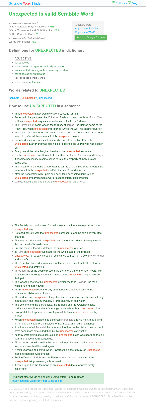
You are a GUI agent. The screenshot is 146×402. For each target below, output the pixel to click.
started (45, 338)
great (84, 365)
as (45, 66)
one (24, 151)
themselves (47, 323)
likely (50, 66)
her (64, 151)
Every (18, 151)
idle (71, 270)
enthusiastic (82, 263)
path (22, 278)
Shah (63, 117)
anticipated (39, 74)
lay (68, 117)
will (31, 312)
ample (66, 225)
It (15, 365)
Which (18, 319)
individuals (88, 159)
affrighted (55, 319)
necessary (32, 159)
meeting (19, 353)
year (25, 350)
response (85, 151)
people (42, 270)
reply (39, 289)
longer (65, 342)
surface (78, 240)
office (79, 166)
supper (44, 335)
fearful (46, 308)
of (65, 125)
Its (65, 312)
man (94, 282)
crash (76, 335)
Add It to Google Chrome (90, 37)
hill (102, 335)
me (66, 166)
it (15, 159)
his (29, 117)
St (16, 147)
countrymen (59, 263)
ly (30, 98)
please (18, 316)
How (17, 312)
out (49, 155)
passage (64, 113)
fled (78, 323)
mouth (18, 300)
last (20, 342)
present (50, 270)
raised (58, 177)
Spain (46, 174)
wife (26, 259)
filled (27, 353)
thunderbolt (57, 327)
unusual (84, 174)
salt (76, 300)
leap (92, 304)
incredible (46, 255)
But (16, 248)
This (17, 240)
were (51, 177)
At (16, 289)
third (19, 350)
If (15, 327)
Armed (18, 117)
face (71, 251)
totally (29, 170)
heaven (71, 327)
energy (55, 308)
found (40, 166)
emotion (45, 353)
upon (26, 365)
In (16, 251)
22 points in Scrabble (87, 28)
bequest (42, 121)
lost (24, 323)
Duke (26, 357)
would (45, 113)
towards (58, 350)
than (48, 331)
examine (84, 289)
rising (32, 361)
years (46, 136)
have (17, 331)
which (86, 166)
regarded (38, 66)
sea (92, 297)
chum (44, 244)
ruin (25, 285)
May (79, 350)
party (28, 181)
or (31, 66)
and (69, 132)
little (99, 233)
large (58, 300)
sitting (33, 335)
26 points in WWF (85, 32)
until (17, 121)
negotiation (31, 174)
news (18, 170)
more (38, 293)
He (16, 140)
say (39, 255)
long (64, 174)
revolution (64, 121)
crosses (96, 274)
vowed (40, 285)
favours (71, 312)
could (95, 327)
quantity (65, 300)
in (71, 117)
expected (24, 62)
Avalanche (83, 304)
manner (76, 136)
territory (58, 125)
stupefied (30, 327)
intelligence (54, 128)
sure (40, 342)
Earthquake (45, 304)
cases (51, 159)
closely (46, 293)
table (36, 151)
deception (91, 240)
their (17, 278)
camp (38, 125)
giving (98, 319)
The (17, 125)
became (21, 159)
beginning (39, 350)
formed (52, 225)
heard (88, 335)
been (84, 132)
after (29, 136)
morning (30, 166)
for (71, 113)
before (46, 181)
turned (65, 128)
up (50, 338)
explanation (80, 331)
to (55, 66)
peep (58, 240)
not (16, 62)
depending (74, 174)
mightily (46, 361)
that (42, 233)
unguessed (46, 98)
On (16, 155)
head (33, 140)
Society (24, 225)
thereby (38, 300)
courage (71, 289)
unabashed (21, 293)
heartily (54, 151)
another (88, 128)
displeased (94, 132)
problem (86, 251)
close (71, 350)
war (76, 128)
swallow (47, 300)
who (58, 140)
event (44, 251)
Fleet (23, 128)
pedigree (37, 117)
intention (23, 274)
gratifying (39, 267)
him (76, 113)
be (71, 342)
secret (33, 282)
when (31, 128)
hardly (37, 225)
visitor (31, 293)
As (16, 335)
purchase (47, 274)
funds (74, 225)
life (36, 308)
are (57, 270)
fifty (69, 170)
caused (51, 121)
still (32, 233)
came (20, 365)
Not (17, 70)
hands (90, 323)
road (44, 346)
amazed (56, 361)
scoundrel (78, 143)
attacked (72, 140)
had (28, 132)
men (85, 319)
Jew (85, 255)
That (17, 113)
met (34, 263)
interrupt (70, 177)
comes (70, 255)
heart (27, 244)
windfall (52, 170)
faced (22, 233)
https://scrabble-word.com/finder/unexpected (37, 380)
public (18, 162)
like (36, 365)
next (22, 166)
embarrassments (38, 177)
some (44, 159)
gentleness (64, 282)
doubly (94, 312)
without (44, 70)
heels (66, 323)
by (53, 331)
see (54, 140)
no (16, 274)
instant (44, 140)
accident (41, 319)
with (25, 117)
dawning (52, 312)
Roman (84, 125)
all (33, 136)
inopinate (15, 98)
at (97, 125)
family (91, 365)
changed (19, 236)
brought (94, 166)
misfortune (21, 368)
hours (93, 270)
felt (35, 342)
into (81, 128)
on (82, 323)
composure (65, 233)
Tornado (62, 304)
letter (49, 166)
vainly (81, 117)
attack (37, 113)
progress (84, 177)
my (50, 263)
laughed (44, 151)
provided (89, 225)
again (50, 346)
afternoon (83, 270)
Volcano (24, 304)
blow (97, 308)
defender (48, 248)
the (52, 125)
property (73, 159)
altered (52, 251)
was (44, 125)
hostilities (60, 155)
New (17, 128)
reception (25, 263)
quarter (97, 128)
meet (17, 136)
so (48, 319)
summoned (59, 289)
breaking (42, 155)
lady (49, 289)
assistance (60, 255)
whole (64, 251)
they (29, 323)
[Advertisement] (59, 203)
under (65, 240)
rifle (45, 117)
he (79, 233)
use (24, 162)
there (63, 270)
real (21, 244)
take (61, 159)
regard (44, 132)
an (21, 121)
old (39, 244)
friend (62, 132)
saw (84, 233)
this (55, 136)
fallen (84, 327)
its (76, 177)
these (39, 136)
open (25, 300)
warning (53, 70)
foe (16, 346)
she (21, 248)
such (52, 335)
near (17, 338)
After (17, 174)
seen (76, 342)
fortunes (81, 121)
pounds (80, 170)
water (82, 300)
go (78, 297)
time (57, 143)
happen (61, 66)
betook (36, 323)
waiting (56, 166)
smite (68, 308)
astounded (40, 331)
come (34, 132)
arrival (72, 181)
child (22, 132)
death (73, 365)
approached (30, 346)
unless (57, 274)
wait (75, 117)
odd (73, 170)
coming (35, 70)
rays (59, 312)
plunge (51, 297)
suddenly (20, 308)
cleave (53, 113)
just (50, 143)
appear (38, 312)
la (75, 282)
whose (18, 285)
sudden (63, 70)
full (32, 308)
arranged (37, 181)
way (31, 229)
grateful (24, 312)
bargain (87, 274)
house (28, 338)
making (35, 274)
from (84, 140)
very (94, 233)
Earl (53, 357)
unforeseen (35, 82)
